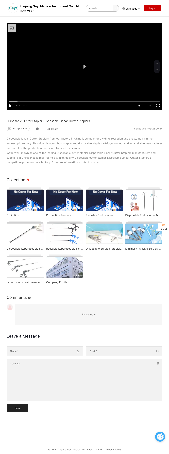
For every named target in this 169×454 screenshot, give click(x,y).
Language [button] (131, 8)
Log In (152, 8)
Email (93, 351)
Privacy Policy (113, 449)
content (15, 363)
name (14, 351)
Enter (17, 408)
